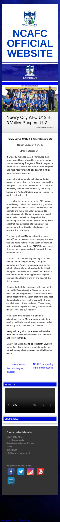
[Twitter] (21, 471)
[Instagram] (30, 471)
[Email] (11, 481)
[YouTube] (40, 471)
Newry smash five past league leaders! (16, 368)
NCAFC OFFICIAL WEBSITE (30, 43)
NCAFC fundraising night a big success (43, 367)
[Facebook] (11, 471)
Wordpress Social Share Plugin (16, 520)
